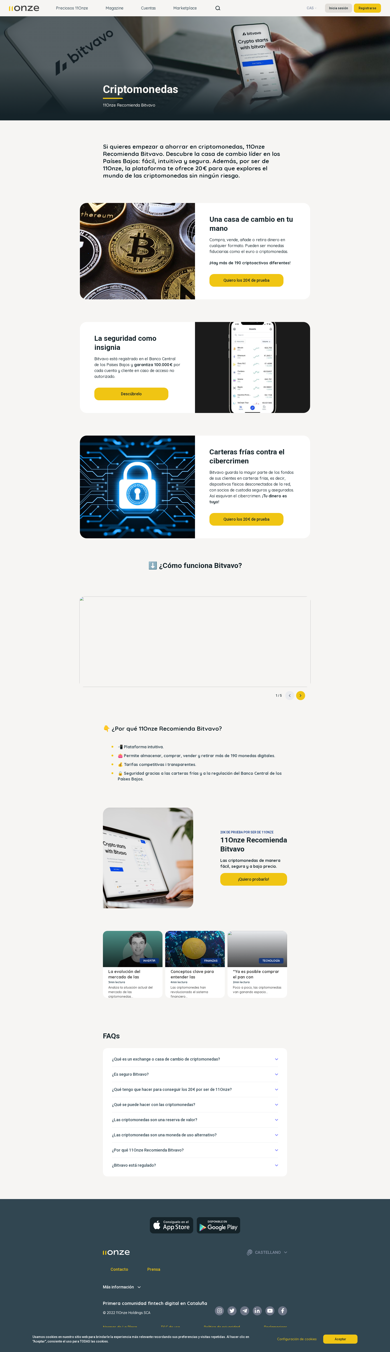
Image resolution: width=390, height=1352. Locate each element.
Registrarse (367, 8)
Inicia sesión (338, 8)
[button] (300, 695)
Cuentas (148, 8)
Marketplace (185, 8)
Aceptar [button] (340, 1339)
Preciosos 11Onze (72, 8)
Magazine (114, 8)
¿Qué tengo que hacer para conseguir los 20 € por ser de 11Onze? (172, 1089)
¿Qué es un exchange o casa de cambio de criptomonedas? (166, 1059)
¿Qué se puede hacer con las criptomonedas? (153, 1104)
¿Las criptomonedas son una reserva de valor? (154, 1119)
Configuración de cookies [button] (297, 1339)
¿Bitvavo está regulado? (134, 1165)
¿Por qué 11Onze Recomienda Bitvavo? (148, 1150)
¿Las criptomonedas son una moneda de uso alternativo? (164, 1135)
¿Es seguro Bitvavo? (130, 1074)
